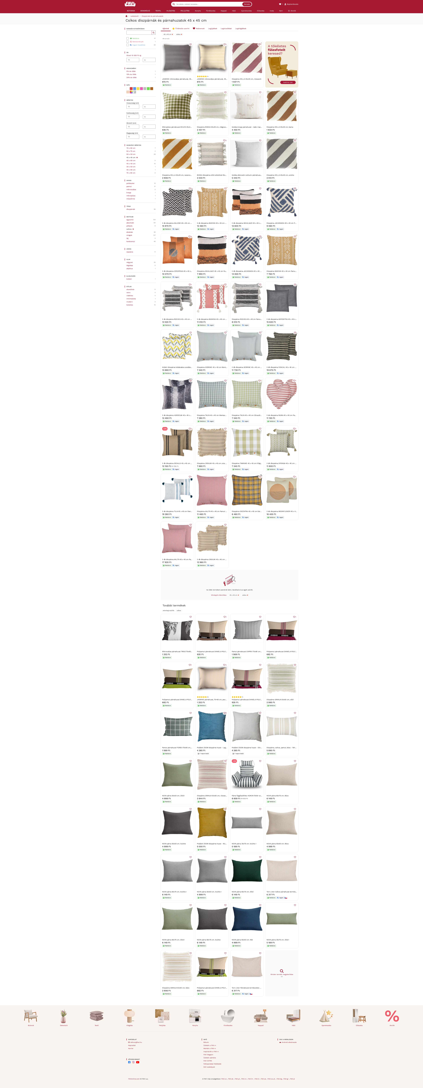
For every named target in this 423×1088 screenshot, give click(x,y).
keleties (129, 305)
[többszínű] (131, 92)
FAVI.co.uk (271, 1079)
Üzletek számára (209, 1058)
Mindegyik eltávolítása (218, 595)
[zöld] (148, 88)
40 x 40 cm (130, 164)
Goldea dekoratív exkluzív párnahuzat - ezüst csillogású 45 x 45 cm (258, 175)
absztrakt (130, 223)
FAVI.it (257, 1079)
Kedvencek (200, 29)
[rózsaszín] (141, 88)
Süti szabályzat (209, 1067)
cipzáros (129, 252)
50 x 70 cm (130, 151)
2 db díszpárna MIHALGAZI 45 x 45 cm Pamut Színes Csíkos (255, 223)
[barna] (151, 88)
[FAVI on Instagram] (133, 1062)
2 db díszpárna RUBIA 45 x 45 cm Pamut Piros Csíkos (287, 415)
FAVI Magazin (208, 1054)
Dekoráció (64, 1025)
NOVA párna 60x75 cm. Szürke (209, 940)
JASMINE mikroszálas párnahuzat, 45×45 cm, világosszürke (185, 79)
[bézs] (127, 92)
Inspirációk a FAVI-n (211, 1051)
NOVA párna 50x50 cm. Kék (242, 940)
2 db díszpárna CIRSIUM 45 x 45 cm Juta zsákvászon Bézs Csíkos (222, 559)
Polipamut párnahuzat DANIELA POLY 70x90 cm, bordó (253, 700)
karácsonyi (130, 241)
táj (127, 238)
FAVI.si (292, 1079)
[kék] (134, 88)
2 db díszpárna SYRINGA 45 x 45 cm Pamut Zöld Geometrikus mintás (293, 463)
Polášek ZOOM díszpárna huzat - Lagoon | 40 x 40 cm (218, 748)
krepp (128, 193)
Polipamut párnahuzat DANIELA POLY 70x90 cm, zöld (217, 988)
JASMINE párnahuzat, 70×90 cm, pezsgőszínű (214, 700)
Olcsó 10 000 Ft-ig (133, 55)
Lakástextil (134, 16)
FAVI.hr (251, 1079)
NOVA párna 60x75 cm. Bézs (277, 796)
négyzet (129, 262)
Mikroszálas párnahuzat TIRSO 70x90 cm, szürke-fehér (183, 652)
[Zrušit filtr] (137, 157)
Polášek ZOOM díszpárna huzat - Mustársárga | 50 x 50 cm (220, 844)
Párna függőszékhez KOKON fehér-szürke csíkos (251, 796)
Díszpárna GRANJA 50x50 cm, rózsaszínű (213, 796)
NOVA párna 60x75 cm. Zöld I (173, 940)
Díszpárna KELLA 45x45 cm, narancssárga (178, 175)
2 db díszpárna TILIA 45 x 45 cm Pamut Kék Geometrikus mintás (187, 511)
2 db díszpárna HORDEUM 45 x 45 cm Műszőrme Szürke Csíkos (187, 415)
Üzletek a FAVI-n (209, 1045)
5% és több (130, 71)
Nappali (261, 1025)
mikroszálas (131, 190)
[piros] (131, 88)
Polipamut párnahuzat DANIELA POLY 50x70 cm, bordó (288, 652)
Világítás (129, 1025)
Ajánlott (166, 29)
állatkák (129, 232)
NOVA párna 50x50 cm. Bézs (277, 844)
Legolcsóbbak (226, 29)
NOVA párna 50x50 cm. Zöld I (173, 796)
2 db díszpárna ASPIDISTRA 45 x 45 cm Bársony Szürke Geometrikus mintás (296, 319)
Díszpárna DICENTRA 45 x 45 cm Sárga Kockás (250, 511)
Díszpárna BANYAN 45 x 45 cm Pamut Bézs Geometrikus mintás (291, 271)
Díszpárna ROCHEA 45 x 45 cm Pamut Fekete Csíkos (252, 319)
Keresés (247, 4)
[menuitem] (131, 10)
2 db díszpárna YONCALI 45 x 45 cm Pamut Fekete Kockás (289, 367)
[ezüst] (134, 92)
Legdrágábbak (240, 29)
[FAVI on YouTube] (137, 1062)
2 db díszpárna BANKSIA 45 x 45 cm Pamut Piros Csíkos (218, 319)
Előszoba (359, 1025)
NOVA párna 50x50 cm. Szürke (174, 844)
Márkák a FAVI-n (209, 1048)
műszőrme (130, 199)
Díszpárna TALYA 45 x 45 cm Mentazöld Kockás (215, 415)
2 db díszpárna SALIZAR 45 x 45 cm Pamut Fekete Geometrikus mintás (190, 223)
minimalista (131, 299)
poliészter (130, 183)
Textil (97, 1025)
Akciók (392, 1025)
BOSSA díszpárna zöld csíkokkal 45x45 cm (213, 175)
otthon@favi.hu (136, 1042)
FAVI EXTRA (207, 1061)
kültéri (129, 279)
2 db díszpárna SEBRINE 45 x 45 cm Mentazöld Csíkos (253, 367)
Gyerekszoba (326, 1025)
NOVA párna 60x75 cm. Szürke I (174, 892)
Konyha (195, 1025)
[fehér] (127, 88)
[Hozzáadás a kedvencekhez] (191, 44)
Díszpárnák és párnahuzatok (152, 16)
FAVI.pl (237, 1079)
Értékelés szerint (182, 29)
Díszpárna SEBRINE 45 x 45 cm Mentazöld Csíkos (216, 367)
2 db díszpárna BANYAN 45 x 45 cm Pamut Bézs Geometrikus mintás (224, 223)
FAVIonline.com (134, 1079)
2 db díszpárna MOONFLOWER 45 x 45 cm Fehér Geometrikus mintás (294, 511)
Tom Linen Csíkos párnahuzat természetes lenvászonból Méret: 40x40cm (295, 892)
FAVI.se (264, 1079)
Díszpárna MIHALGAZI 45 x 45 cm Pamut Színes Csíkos (218, 271)
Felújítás (162, 1025)
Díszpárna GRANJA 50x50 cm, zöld (280, 700)
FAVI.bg (280, 1079)
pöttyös (129, 226)
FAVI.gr (286, 1079)
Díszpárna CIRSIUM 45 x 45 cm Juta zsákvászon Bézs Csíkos (220, 463)
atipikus (129, 269)
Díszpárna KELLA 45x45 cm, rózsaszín (246, 79)
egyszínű (129, 220)
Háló (293, 1025)
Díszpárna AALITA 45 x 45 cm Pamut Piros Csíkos (216, 511)
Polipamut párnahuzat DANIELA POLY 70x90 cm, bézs (217, 652)
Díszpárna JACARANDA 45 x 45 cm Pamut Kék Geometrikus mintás (293, 223)
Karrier (130, 1048)
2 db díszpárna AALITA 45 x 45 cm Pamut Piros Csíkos (183, 559)
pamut (129, 186)
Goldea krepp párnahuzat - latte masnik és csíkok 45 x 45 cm (256, 127)
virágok (129, 235)
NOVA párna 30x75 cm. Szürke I (244, 844)
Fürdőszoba (228, 1025)
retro (128, 293)
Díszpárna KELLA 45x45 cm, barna (280, 127)
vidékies (129, 296)
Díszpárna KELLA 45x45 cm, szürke (280, 175)
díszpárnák (130, 209)
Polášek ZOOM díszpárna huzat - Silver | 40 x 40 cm (252, 748)
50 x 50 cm (130, 154)
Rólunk (206, 1042)
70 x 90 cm (130, 148)
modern (129, 302)
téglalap (129, 265)
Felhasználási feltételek (212, 1064)
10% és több (131, 74)
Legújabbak (212, 29)
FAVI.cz (224, 1079)
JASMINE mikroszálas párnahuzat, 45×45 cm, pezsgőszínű (219, 79)
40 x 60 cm (130, 161)
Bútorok (31, 1025)
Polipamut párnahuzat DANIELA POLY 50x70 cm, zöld (182, 700)
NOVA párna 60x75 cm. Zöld (242, 892)
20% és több (131, 77)
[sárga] (138, 88)
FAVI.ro (244, 1079)
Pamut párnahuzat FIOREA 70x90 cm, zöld (178, 748)
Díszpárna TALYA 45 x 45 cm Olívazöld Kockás (249, 415)
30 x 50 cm (130, 167)
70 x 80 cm (130, 173)
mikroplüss (130, 196)
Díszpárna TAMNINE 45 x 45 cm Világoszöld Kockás (252, 463)
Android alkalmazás (289, 1042)
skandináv (130, 289)
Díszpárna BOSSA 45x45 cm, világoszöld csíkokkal (216, 127)
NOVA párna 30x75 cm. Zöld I (278, 940)
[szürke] (144, 88)
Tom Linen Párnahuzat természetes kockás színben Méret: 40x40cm (258, 988)
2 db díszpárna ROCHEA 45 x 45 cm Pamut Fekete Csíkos (184, 319)
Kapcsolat (132, 1045)
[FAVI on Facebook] (129, 1062)
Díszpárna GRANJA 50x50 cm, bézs (175, 988)
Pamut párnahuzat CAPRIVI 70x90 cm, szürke (249, 652)
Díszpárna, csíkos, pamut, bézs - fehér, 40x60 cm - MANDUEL (291, 748)
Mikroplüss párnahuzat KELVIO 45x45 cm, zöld (180, 127)
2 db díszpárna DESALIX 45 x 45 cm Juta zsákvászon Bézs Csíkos (187, 463)
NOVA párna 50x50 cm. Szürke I (209, 892)
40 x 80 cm (130, 170)
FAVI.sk (231, 1079)
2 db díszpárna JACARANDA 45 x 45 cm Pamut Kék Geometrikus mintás (260, 271)
